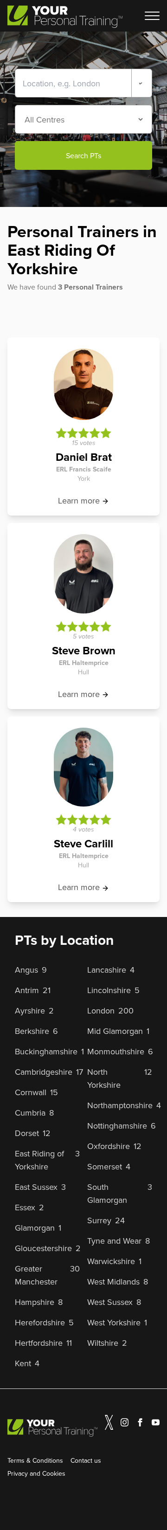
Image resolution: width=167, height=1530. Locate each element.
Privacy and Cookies (36, 1473)
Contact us (86, 1460)
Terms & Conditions (35, 1460)
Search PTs (83, 155)
